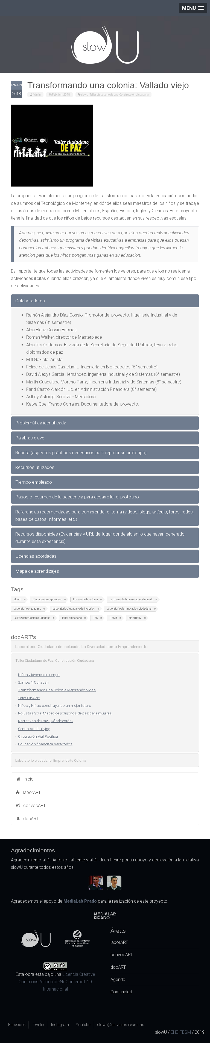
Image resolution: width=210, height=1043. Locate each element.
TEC (95, 617)
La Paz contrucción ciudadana (32, 617)
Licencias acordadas (36, 556)
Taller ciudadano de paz (104, 94)
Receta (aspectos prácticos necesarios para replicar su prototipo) (81, 452)
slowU (85, 94)
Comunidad (121, 991)
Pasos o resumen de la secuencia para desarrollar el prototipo (77, 497)
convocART (33, 805)
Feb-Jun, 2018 (61, 94)
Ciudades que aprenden (47, 599)
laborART (31, 792)
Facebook (17, 1025)
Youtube (83, 1025)
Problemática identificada (40, 423)
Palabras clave (29, 438)
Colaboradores (30, 300)
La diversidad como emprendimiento (131, 599)
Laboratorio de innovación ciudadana (129, 608)
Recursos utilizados (34, 467)
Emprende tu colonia (85, 599)
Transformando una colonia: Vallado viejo (108, 85)
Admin (37, 94)
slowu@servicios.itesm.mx (120, 1025)
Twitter (38, 1025)
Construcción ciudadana (134, 94)
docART (30, 818)
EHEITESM (135, 617)
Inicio (27, 779)
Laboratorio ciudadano (27, 608)
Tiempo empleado (33, 482)
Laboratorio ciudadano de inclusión (73, 608)
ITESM (113, 617)
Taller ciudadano (72, 617)
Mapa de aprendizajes (37, 571)
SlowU (17, 599)
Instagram (60, 1025)
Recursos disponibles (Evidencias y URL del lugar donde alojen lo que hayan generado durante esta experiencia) (100, 537)
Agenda (117, 979)
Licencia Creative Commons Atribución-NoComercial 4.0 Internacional (57, 982)
